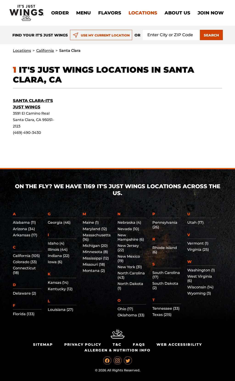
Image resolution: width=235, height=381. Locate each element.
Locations (143, 13)
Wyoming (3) (199, 293)
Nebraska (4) (129, 222)
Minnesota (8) (95, 252)
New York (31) (130, 267)
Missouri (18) (94, 264)
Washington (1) (201, 270)
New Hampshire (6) (131, 237)
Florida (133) (23, 314)
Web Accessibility (179, 344)
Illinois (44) (57, 249)
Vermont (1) (197, 243)
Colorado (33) (25, 262)
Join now (211, 13)
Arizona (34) (24, 229)
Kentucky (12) (60, 289)
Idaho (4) (56, 243)
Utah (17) (195, 222)
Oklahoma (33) (131, 315)
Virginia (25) (198, 249)
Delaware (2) (24, 293)
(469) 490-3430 (27, 132)
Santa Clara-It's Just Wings (33, 104)
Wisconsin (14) (200, 287)
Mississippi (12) (96, 258)
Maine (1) (91, 222)
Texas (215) (161, 314)
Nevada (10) (128, 229)
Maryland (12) (95, 229)
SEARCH (211, 35)
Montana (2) (94, 270)
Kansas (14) (58, 282)
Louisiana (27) (60, 309)
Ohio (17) (125, 309)
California (45, 50)
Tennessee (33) (165, 308)
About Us (177, 13)
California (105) (26, 256)
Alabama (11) (24, 222)
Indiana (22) (58, 256)
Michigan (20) (95, 245)
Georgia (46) (59, 222)
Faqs (139, 344)
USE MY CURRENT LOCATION (105, 35)
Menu (83, 13)
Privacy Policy (82, 344)
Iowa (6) (55, 262)
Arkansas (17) (25, 235)
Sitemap (43, 344)
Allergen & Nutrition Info (117, 350)
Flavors (109, 13)
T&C (117, 344)
